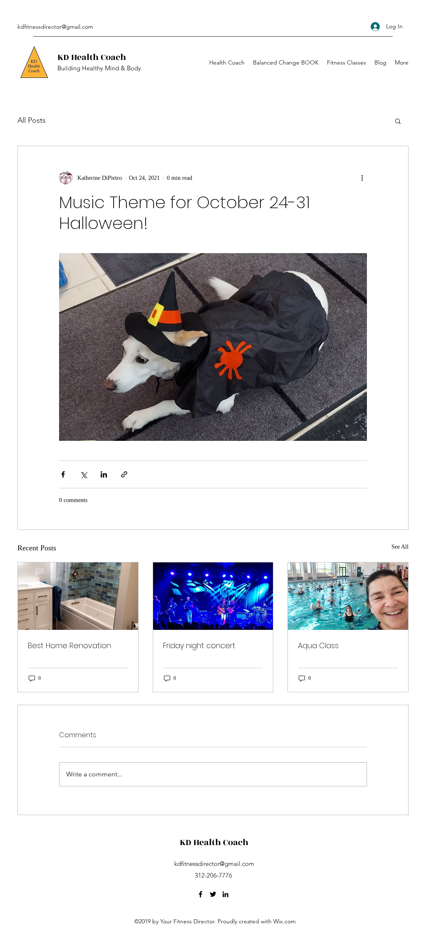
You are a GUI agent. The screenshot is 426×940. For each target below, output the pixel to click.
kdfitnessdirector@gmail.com (55, 26)
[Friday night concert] (213, 596)
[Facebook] (200, 894)
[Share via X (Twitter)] (83, 474)
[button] (398, 120)
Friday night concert (199, 645)
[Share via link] (124, 474)
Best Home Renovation (69, 645)
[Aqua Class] (348, 596)
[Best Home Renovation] (78, 596)
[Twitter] (213, 894)
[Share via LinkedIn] (104, 474)
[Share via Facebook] (63, 474)
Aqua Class (318, 645)
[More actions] (362, 178)
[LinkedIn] (225, 894)
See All (400, 547)
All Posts (31, 120)
